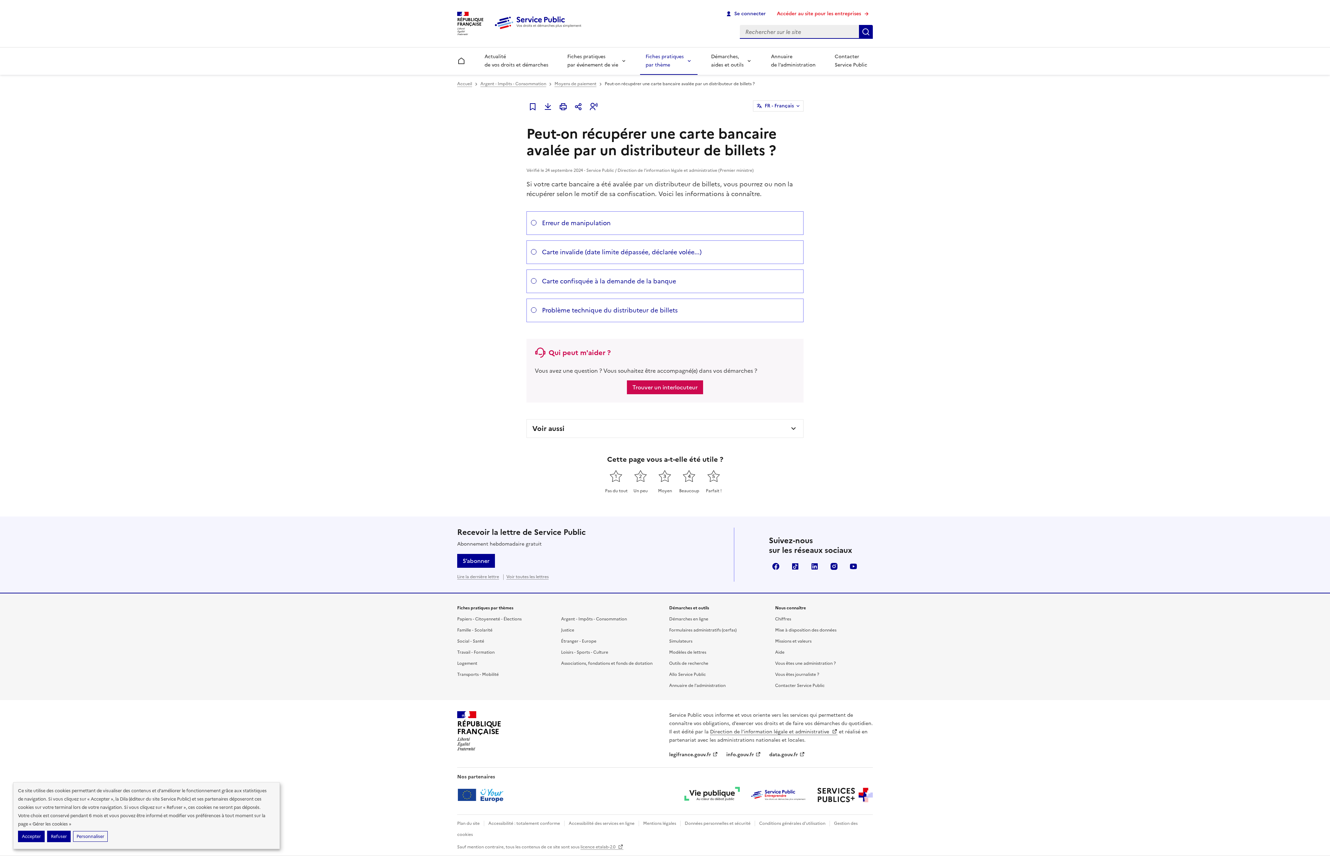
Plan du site (468, 823)
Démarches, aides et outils (727, 61)
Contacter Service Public (851, 61)
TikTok (795, 566)
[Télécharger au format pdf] (548, 106)
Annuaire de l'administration (697, 685)
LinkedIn (815, 566)
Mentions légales (659, 823)
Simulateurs (680, 641)
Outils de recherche (688, 663)
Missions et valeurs (793, 641)
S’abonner (476, 561)
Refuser (59, 836)
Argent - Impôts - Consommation (513, 84)
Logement (467, 663)
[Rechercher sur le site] (866, 32)
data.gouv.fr (783, 754)
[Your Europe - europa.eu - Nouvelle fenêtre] (483, 795)
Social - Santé (470, 641)
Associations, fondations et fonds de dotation (607, 663)
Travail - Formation (476, 652)
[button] (593, 106)
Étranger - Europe (578, 641)
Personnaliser (90, 836)
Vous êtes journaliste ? (797, 674)
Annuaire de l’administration (793, 61)
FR (779, 105)
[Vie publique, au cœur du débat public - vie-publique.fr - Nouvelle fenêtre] (712, 795)
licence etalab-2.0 (598, 847)
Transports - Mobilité (478, 674)
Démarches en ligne (688, 619)
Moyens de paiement (575, 84)
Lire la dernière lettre (478, 577)
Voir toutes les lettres (527, 577)
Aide (779, 652)
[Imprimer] (563, 106)
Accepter (31, 836)
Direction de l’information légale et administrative (770, 731)
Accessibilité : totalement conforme (524, 823)
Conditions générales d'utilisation (792, 823)
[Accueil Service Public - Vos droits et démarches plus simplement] (540, 29)
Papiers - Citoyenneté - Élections (489, 619)
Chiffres (783, 619)
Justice (567, 630)
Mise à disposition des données (805, 630)
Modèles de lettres (687, 652)
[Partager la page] (578, 106)
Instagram (834, 566)
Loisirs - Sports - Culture (584, 652)
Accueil (464, 84)
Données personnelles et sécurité (718, 823)
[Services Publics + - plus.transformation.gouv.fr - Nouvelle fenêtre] (845, 795)
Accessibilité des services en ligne (602, 823)
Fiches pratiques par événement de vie (592, 61)
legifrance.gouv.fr (690, 754)
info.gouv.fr (740, 754)
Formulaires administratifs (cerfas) (703, 630)
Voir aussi (548, 428)
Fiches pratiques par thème (665, 61)
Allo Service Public (687, 674)
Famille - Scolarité (475, 630)
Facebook (776, 566)
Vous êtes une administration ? (805, 663)
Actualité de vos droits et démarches (516, 61)
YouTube (853, 566)
